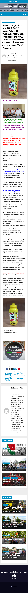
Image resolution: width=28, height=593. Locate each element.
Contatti (2, 590)
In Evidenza (5, 22)
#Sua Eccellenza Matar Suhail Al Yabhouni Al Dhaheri (15, 57)
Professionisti (12, 22)
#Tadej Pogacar (12, 60)
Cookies (7, 590)
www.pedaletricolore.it (14, 6)
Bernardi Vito (12, 52)
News (11, 590)
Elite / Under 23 (7, 520)
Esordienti (6, 551)
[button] (23, 14)
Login (14, 590)
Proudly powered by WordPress (9, 584)
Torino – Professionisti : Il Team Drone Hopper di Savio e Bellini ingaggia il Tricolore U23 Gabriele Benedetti (9, 376)
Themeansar (14, 586)
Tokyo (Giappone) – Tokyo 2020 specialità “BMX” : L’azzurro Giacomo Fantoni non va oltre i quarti (18, 375)
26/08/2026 (8, 511)
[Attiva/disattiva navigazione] (26, 14)
